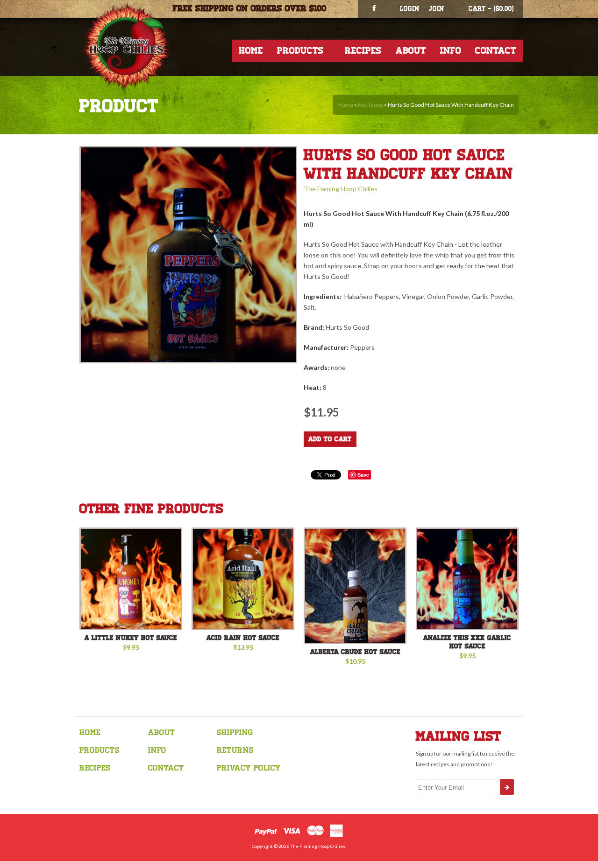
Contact (495, 50)
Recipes (363, 50)
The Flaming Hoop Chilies (340, 189)
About (411, 50)
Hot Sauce (370, 104)
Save (363, 474)
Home (251, 50)
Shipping (235, 732)
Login (410, 9)
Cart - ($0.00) (491, 9)
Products (300, 50)
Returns (235, 750)
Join (436, 9)
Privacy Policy (249, 768)
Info (450, 50)
